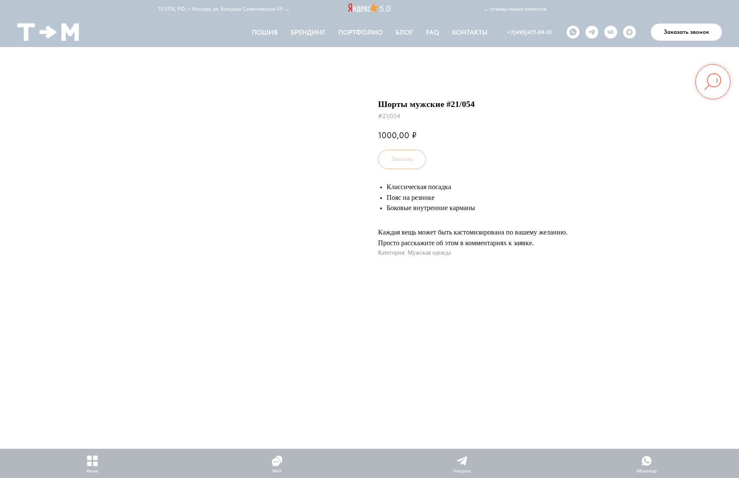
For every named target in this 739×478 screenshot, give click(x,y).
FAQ (432, 32)
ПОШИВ (265, 32)
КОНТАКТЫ (470, 32)
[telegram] (591, 32)
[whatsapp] (573, 32)
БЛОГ (404, 32)
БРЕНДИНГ (308, 32)
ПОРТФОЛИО (360, 32)
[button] (686, 32)
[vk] (610, 32)
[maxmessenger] (629, 32)
